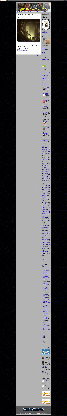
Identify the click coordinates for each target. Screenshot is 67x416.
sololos (41, 413)
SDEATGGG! (43, 225)
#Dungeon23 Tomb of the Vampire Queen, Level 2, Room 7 (46, 317)
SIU (49, 228)
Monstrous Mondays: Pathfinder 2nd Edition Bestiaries (46, 318)
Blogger (45, 413)
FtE (44, 185)
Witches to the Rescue (45, 310)
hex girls (43, 190)
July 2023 (44, 265)
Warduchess (48, 246)
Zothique (42, 255)
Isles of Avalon (24, 50)
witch (49, 249)
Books (21, 11)
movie (48, 207)
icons (43, 193)
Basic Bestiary (43, 157)
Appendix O (18, 11)
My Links (37, 11)
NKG (47, 211)
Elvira (48, 180)
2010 (43, 342)
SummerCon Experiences (45, 112)
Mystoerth (40, 11)
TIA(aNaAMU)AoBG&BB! (44, 239)
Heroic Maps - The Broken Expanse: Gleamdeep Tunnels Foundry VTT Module (45, 76)
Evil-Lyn (44, 181)
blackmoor (44, 159)
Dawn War (45, 172)
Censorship (43, 163)
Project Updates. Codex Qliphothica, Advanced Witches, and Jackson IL (46, 33)
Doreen (46, 175)
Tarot (47, 235)
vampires (49, 244)
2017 (43, 336)
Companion (43, 169)
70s (46, 151)
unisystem (44, 242)
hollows (42, 191)
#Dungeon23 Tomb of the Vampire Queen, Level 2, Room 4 (46, 322)
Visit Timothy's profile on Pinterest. (45, 59)
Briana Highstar (44, 161)
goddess (46, 187)
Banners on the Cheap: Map (45, 84)
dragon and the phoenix (44, 176)
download (48, 175)
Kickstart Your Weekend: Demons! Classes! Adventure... (46, 308)
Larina (42, 199)
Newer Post (18, 55)
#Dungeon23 (20, 50)
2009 (43, 343)
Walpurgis (45, 246)
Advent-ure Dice (47, 153)
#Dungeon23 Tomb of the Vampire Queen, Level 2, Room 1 (46, 329)
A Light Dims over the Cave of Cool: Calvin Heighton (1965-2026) (47, 372)
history (48, 190)
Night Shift (44, 211)
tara (45, 235)
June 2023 (44, 266)
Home (29, 55)
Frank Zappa (48, 184)
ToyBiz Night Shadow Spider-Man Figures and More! (47, 88)
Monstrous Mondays (44, 48)
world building (44, 252)
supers (43, 233)
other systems (48, 216)
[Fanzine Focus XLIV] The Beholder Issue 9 (47, 100)
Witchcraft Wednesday (45, 251)
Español (42, 181)
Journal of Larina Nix (45, 196)
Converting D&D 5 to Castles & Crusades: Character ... (46, 313)
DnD (48, 174)
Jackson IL (48, 195)
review (46, 222)
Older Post (38, 55)
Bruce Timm (49, 161)
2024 (43, 259)
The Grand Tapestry (45, 106)
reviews (49, 222)
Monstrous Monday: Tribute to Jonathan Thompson (46, 273)
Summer (45, 232)
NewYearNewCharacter (44, 210)
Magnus (45, 202)
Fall (46, 181)
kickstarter (47, 197)
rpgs (45, 223)
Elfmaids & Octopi (45, 121)
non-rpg (49, 211)
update (47, 242)
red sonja (43, 221)
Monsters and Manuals (45, 116)
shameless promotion (47, 227)
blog (49, 159)
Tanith (43, 235)
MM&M (48, 205)
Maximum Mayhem (47, 203)
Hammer (43, 189)
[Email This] (17, 49)
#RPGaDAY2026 (43, 149)
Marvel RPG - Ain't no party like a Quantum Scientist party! (47, 94)
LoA (44, 200)
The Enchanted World (44, 52)
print (48, 218)
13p (47, 149)
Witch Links (48, 11)
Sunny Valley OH (48, 232)
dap (48, 171)
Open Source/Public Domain (45, 214)
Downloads (28, 11)
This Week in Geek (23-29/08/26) (47, 134)
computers (47, 169)
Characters (24, 11)
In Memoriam (48, 193)
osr (42, 216)
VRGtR (42, 246)
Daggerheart (46, 171)
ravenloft (45, 220)
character (43, 164)
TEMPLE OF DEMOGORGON (46, 93)
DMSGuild (45, 174)
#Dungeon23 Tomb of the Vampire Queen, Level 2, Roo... (46, 272)
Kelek (44, 197)
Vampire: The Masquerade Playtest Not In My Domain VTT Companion (46, 75)
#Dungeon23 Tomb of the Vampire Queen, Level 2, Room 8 (46, 314)
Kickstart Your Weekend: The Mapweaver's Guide (46, 279)
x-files (49, 253)
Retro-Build (48, 221)
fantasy (42, 182)
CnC (42, 167)
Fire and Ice (45, 183)
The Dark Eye (47, 237)
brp (46, 161)
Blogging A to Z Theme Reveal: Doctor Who (47, 366)
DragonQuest (48, 177)
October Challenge (44, 213)
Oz (43, 217)
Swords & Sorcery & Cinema (45, 51)
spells (45, 230)
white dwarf (47, 248)
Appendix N (43, 155)
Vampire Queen (28, 50)
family (48, 181)
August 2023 (44, 264)
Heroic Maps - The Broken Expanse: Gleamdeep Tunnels (45, 78)
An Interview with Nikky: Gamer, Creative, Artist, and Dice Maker (46, 140)
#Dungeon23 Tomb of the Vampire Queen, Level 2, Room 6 (46, 320)
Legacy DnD (48, 199)
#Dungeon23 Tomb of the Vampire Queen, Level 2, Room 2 (46, 327)
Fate (49, 182)
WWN (47, 253)
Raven (42, 220)
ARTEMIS (48, 155)
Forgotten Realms (44, 184)
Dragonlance (44, 177)
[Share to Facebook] (19, 49)
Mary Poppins (43, 203)
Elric (46, 180)
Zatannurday (47, 254)
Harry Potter (46, 189)
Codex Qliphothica (46, 167)
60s (43, 151)
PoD (46, 218)
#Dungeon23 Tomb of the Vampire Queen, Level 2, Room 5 (46, 321)
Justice (42, 197)
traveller (43, 240)
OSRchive (45, 216)
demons (44, 173)
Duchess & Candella (47, 178)
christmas (47, 165)
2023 (43, 260)
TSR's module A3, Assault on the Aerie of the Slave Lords (47, 128)
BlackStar (47, 159)
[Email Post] (27, 48)
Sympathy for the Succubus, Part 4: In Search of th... (46, 281)
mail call (48, 202)
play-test (44, 218)
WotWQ (43, 253)
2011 (43, 341)
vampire (49, 243)
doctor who (43, 175)
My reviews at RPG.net (44, 83)
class (49, 165)
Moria (46, 207)
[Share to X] (18, 49)
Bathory (48, 157)
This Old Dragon (43, 53)
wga (44, 248)
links (43, 200)
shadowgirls (43, 227)
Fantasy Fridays (46, 182)
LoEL (46, 200)
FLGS (47, 183)
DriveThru (43, 178)
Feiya (42, 183)
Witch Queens (44, 11)
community (45, 168)
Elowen (44, 180)
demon (49, 172)
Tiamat (48, 239)
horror (47, 191)
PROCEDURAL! (43, 80)
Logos (31, 11)
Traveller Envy (47, 240)
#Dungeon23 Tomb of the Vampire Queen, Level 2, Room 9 (46, 311)
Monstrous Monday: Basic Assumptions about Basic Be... (46, 288)
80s (48, 151)
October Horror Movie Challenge (45, 49)
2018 (43, 335)
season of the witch (47, 225)
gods (48, 187)
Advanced (43, 153)
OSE (26, 50)
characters (48, 164)
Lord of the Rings (48, 200)
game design (47, 185)
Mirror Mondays (44, 205)
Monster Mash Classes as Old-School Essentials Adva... (46, 297)
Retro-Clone (43, 222)
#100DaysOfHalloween (44, 147)
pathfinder (46, 217)
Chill (44, 165)
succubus (43, 232)
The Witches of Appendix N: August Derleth (47, 361)
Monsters (34, 11)
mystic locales (44, 209)
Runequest (47, 223)
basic (21, 50)
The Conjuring (43, 237)
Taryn (49, 235)
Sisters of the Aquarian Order (45, 228)
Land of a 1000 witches (46, 198)
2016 (43, 337)
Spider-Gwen (48, 230)
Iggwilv (45, 193)
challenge (47, 163)
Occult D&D (48, 212)
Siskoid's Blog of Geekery (45, 133)
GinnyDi (44, 187)
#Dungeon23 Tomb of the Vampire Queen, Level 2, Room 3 (46, 325)
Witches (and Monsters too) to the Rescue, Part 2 (46, 299)
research (45, 221)
